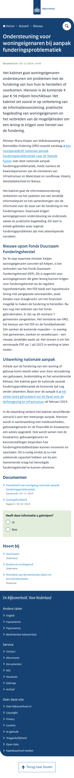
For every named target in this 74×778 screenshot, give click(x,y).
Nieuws (38, 26)
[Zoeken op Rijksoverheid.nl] (67, 26)
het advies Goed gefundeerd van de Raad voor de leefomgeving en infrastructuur (34, 397)
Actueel (24, 26)
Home (10, 26)
